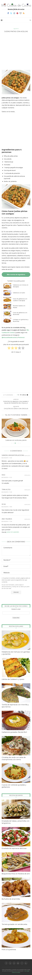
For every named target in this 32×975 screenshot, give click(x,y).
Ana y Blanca (7, 519)
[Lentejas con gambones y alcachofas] (7, 320)
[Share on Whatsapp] (25, 395)
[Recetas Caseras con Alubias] (7, 306)
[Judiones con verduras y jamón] (16, 428)
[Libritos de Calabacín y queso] (16, 667)
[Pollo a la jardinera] (16, 937)
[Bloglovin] (21, 13)
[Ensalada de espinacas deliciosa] (16, 836)
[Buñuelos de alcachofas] (16, 887)
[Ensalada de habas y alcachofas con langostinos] (16, 809)
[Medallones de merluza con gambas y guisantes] (16, 640)
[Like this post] (18, 395)
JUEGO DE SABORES (12, 532)
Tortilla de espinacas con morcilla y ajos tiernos (15, 706)
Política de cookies (16, 972)
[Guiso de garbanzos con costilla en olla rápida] (7, 299)
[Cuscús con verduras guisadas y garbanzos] (16, 773)
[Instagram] (14, 13)
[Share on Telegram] (27, 395)
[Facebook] (8, 13)
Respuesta (27, 455)
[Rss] (23, 13)
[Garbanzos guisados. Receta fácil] (16, 720)
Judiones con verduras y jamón (16, 440)
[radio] (9, 348)
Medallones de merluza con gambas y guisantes (16, 653)
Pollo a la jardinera (9, 950)
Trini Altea (6, 489)
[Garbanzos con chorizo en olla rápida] (7, 285)
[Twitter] (11, 13)
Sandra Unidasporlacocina (13, 455)
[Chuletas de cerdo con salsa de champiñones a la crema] (16, 745)
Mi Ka (4, 504)
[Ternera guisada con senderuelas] (16, 912)
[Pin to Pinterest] (23, 395)
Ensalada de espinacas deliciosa (14, 848)
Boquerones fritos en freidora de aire (16, 874)
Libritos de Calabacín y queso (13, 679)
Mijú (3, 475)
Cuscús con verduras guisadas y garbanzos (14, 786)
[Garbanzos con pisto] (7, 292)
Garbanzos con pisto (19, 293)
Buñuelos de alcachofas (11, 899)
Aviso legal (26, 971)
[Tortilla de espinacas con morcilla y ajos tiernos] (16, 693)
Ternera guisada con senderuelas (14, 924)
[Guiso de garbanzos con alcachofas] (7, 313)
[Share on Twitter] (22, 395)
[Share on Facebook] (20, 395)
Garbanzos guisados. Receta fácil (14, 732)
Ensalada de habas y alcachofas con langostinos (15, 822)
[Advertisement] (16, 51)
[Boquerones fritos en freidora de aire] (16, 862)
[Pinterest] (17, 13)
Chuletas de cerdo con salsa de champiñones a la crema (14, 758)
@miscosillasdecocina (9, 337)
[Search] (30, 20)
